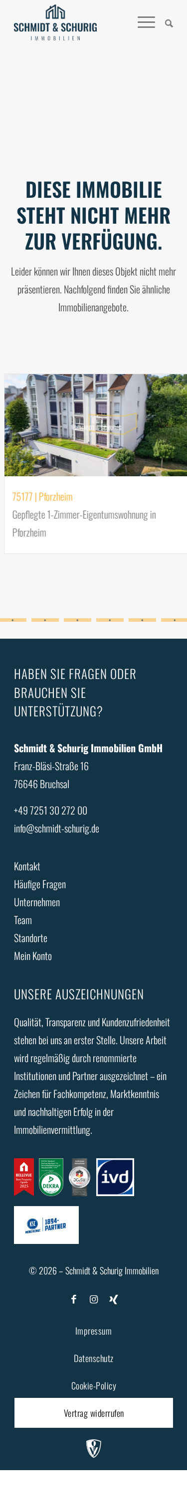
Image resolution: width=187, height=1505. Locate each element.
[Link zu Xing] (113, 1298)
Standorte (30, 937)
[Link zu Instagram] (93, 1298)
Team (23, 919)
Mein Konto (33, 955)
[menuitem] (164, 22)
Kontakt (27, 865)
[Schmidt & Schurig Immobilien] (55, 22)
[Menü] (141, 22)
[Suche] (164, 22)
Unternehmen (37, 901)
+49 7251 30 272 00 (50, 810)
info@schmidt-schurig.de (56, 828)
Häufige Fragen (40, 883)
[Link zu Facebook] (73, 1298)
